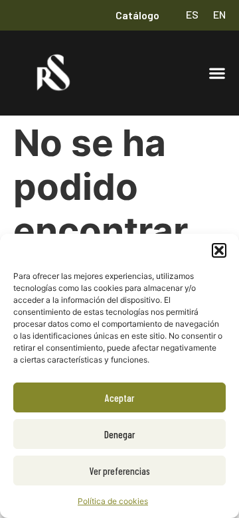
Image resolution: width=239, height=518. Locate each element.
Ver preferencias (120, 471)
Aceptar (119, 398)
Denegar (119, 434)
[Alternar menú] (217, 73)
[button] (219, 250)
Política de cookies (113, 501)
